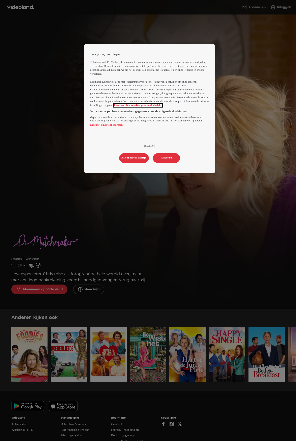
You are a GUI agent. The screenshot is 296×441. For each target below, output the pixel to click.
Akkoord (166, 157)
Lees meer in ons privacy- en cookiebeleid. (138, 105)
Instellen (149, 145)
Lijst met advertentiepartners (106, 124)
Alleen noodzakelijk (133, 157)
